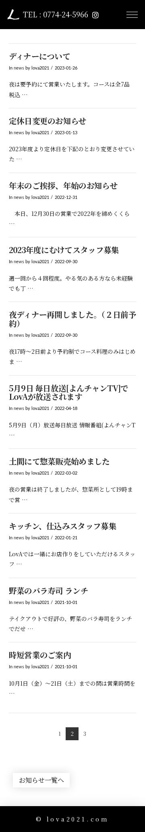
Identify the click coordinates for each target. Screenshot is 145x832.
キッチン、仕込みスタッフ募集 (62, 526)
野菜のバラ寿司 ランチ (48, 590)
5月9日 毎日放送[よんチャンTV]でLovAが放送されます (68, 392)
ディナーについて (39, 56)
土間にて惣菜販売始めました (59, 461)
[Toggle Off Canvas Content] (132, 15)
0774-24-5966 (65, 14)
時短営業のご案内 (40, 655)
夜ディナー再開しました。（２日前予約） (72, 318)
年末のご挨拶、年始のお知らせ (63, 185)
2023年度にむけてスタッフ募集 (64, 250)
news (19, 68)
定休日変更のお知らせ (47, 121)
